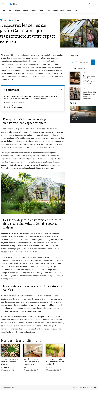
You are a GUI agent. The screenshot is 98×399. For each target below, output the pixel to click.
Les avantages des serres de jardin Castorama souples (45, 97)
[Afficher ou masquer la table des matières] (40, 90)
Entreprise (5, 367)
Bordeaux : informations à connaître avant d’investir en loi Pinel (55, 361)
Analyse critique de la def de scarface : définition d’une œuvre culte (89, 80)
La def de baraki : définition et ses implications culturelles (89, 95)
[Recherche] (89, 4)
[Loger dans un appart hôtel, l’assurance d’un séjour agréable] (33, 350)
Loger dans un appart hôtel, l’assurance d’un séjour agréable (31, 361)
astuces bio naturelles (40, 305)
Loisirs (26, 367)
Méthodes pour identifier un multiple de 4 (82, 116)
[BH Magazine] (13, 4)
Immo (48, 367)
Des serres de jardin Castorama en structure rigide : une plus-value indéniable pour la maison (15, 105)
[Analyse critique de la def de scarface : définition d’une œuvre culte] (75, 78)
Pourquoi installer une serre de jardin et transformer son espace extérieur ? (17, 97)
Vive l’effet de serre (9, 233)
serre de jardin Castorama (53, 159)
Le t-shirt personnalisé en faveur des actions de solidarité (10, 361)
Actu (84, 89)
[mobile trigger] (3, 4)
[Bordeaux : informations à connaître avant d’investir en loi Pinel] (55, 350)
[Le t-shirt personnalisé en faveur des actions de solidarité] (10, 350)
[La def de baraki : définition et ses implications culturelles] (75, 93)
